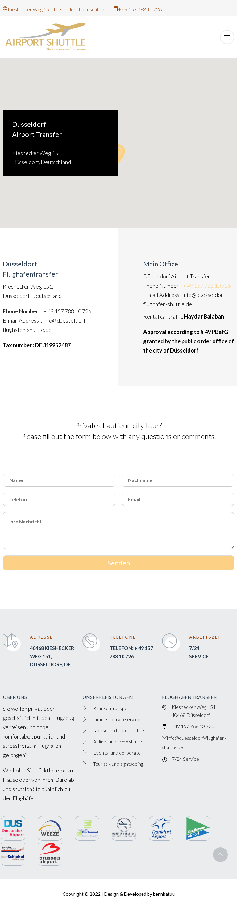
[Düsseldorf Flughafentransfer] (49, 37)
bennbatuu (164, 894)
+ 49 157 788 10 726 (67, 311)
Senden (118, 563)
